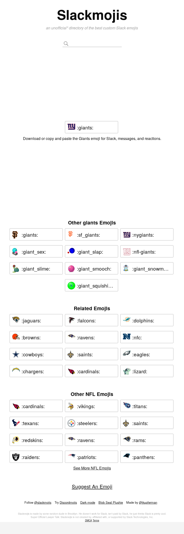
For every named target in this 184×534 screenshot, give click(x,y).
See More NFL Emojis (92, 468)
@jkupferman (148, 502)
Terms (96, 520)
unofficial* (60, 28)
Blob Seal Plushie (110, 502)
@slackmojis (42, 502)
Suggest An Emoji (92, 486)
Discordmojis (68, 502)
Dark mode (87, 502)
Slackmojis (92, 14)
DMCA (88, 520)
